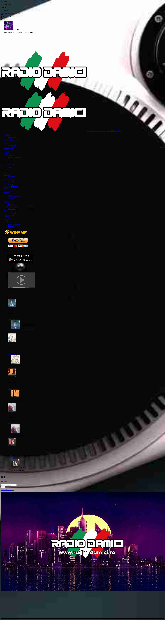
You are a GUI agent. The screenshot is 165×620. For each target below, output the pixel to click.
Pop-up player (8, 164)
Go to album (4, 19)
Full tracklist (7, 473)
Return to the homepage (7, 490)
